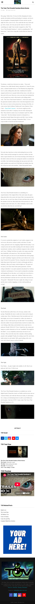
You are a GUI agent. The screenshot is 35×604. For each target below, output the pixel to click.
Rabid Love (3, 510)
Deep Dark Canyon (10, 108)
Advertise (15, 587)
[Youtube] (24, 595)
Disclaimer (24, 587)
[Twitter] (15, 595)
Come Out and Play (5, 518)
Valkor (3, 10)
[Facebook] (11, 595)
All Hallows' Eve (5, 514)
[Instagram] (19, 595)
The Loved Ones (4, 512)
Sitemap (20, 587)
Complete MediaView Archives (8, 521)
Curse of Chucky (5, 516)
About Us (10, 587)
